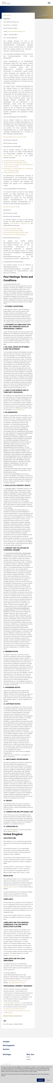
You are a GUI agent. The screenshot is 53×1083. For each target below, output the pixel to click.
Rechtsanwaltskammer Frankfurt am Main (14, 137)
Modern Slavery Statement (12, 1016)
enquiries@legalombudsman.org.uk (17, 980)
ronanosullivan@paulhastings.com (12, 1003)
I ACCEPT (41, 1080)
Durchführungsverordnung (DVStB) (13, 230)
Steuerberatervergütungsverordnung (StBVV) (16, 232)
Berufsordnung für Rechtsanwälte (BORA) (15, 162)
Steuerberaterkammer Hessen (11, 207)
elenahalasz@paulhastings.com (16, 31)
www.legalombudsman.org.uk (17, 982)
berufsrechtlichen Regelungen (12, 155)
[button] (18, 409)
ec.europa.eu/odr (14, 955)
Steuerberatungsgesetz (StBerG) (13, 228)
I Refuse (48, 1080)
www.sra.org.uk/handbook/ (10, 887)
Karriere (28, 1057)
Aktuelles (28, 1059)
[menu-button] (49, 3)
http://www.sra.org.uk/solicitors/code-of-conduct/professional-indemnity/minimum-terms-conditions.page (16, 1010)
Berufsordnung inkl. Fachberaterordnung (15, 234)
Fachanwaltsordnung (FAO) (11, 172)
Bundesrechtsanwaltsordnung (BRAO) (14, 161)
